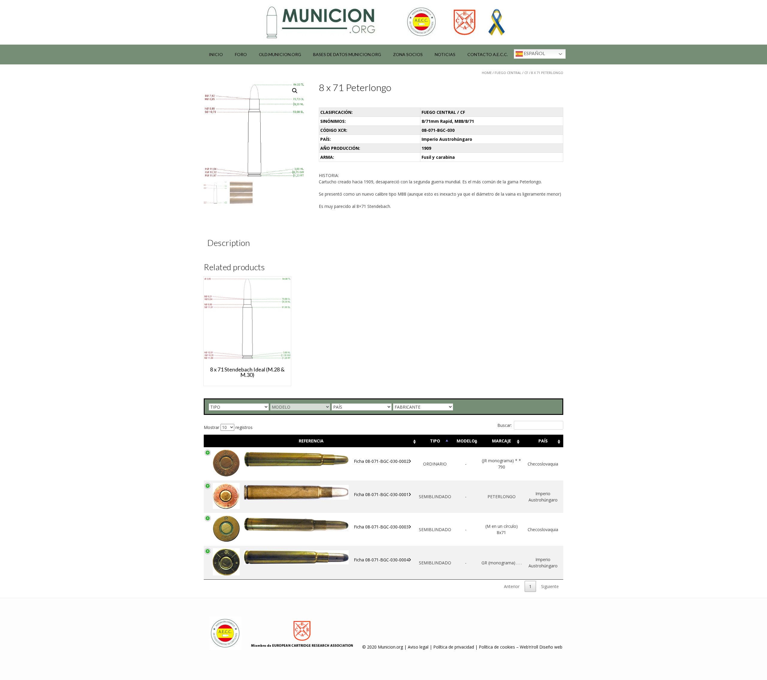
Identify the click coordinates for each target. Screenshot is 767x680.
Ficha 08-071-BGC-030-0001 (381, 494)
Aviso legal (418, 647)
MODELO (466, 441)
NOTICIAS (445, 54)
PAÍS (543, 441)
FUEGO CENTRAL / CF (511, 72)
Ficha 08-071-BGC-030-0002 (381, 461)
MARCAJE (501, 441)
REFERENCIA (311, 441)
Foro (241, 54)
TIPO (435, 441)
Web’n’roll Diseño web (541, 647)
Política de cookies (497, 647)
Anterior (512, 586)
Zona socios (408, 54)
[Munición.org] (383, 22)
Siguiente (550, 586)
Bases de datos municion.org (347, 54)
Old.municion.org (280, 54)
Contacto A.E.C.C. (487, 54)
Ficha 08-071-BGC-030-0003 (381, 527)
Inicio (216, 54)
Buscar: (504, 425)
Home (487, 72)
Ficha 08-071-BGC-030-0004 (381, 560)
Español (534, 53)
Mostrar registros (228, 427)
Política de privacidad (453, 647)
